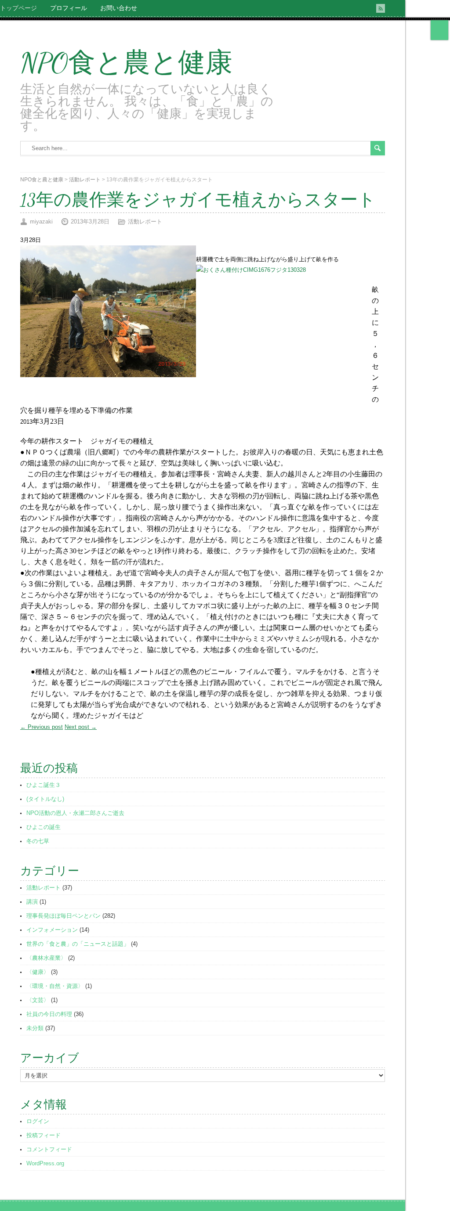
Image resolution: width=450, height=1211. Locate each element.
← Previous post (41, 727)
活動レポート (85, 180)
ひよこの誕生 (43, 827)
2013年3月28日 (90, 221)
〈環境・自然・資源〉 (54, 986)
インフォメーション (52, 929)
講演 (32, 901)
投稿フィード (43, 1135)
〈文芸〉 (37, 1000)
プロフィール (68, 7)
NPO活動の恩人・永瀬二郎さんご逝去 (75, 813)
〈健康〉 (37, 972)
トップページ (18, 7)
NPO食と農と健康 (126, 63)
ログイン (37, 1121)
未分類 (35, 1028)
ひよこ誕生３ (43, 785)
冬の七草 (37, 841)
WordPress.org (45, 1163)
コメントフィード (49, 1149)
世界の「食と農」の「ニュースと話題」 (77, 944)
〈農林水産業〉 (46, 958)
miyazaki (41, 221)
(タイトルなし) (45, 799)
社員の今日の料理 (49, 1014)
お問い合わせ (118, 7)
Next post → (81, 727)
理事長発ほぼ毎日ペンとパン (63, 915)
